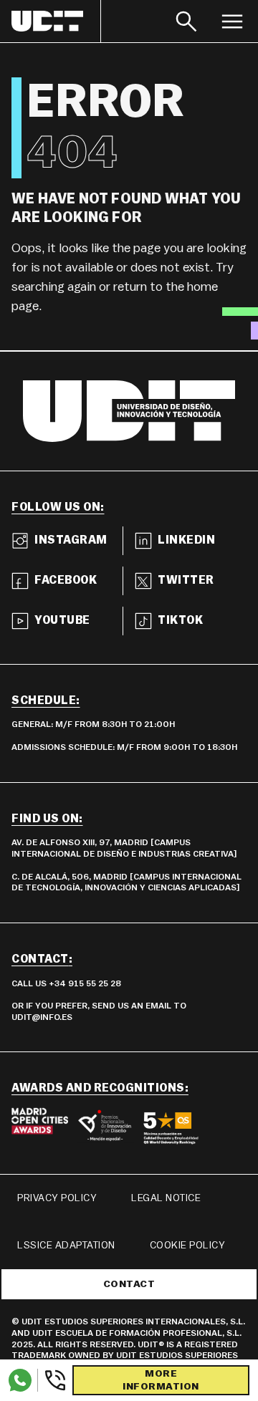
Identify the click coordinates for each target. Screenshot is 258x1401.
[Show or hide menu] (232, 21)
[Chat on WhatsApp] (20, 1380)
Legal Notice (166, 1198)
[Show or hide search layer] (186, 21)
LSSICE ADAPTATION (66, 1246)
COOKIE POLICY (188, 1246)
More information (161, 1380)
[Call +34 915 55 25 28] (52, 1380)
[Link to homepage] (56, 21)
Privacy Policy (57, 1198)
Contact (129, 1284)
